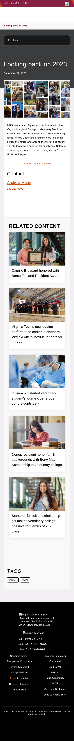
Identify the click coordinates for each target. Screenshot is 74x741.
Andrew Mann (19, 182)
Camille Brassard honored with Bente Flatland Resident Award (35, 273)
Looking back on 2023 (15, 25)
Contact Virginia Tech (37, 649)
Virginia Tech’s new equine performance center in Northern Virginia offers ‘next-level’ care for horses (37, 334)
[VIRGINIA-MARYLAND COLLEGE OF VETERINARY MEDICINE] (29, 14)
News (25, 580)
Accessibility (19, 689)
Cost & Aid (55, 661)
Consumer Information (54, 656)
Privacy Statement (19, 667)
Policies (55, 672)
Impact (13, 580)
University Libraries (19, 684)
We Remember (20, 678)
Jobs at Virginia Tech (55, 694)
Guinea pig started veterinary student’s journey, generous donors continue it (34, 398)
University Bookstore (55, 689)
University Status (19, 656)
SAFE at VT (54, 667)
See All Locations (33, 644)
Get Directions (31, 638)
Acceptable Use (19, 672)
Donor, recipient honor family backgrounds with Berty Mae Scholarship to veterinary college (37, 460)
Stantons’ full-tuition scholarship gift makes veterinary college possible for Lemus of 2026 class (36, 523)
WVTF (55, 683)
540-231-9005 (15, 188)
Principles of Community (19, 661)
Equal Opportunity (55, 678)
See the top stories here (37, 163)
